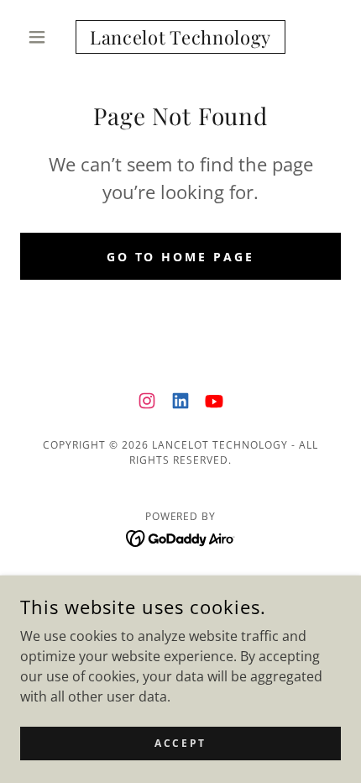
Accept (180, 743)
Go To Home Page (181, 257)
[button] (44, 37)
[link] (180, 37)
